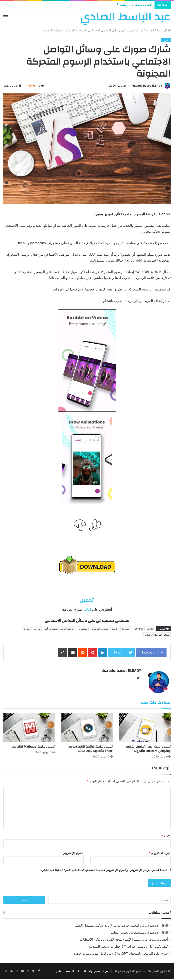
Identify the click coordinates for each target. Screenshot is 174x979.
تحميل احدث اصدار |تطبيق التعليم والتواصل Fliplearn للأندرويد (148, 749)
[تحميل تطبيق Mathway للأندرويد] (29, 727)
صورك (26, 628)
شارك (37, 628)
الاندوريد (126, 628)
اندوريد (149, 30)
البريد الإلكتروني (160, 853)
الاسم (166, 836)
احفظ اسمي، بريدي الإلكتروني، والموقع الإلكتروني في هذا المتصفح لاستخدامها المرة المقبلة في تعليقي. (103, 870)
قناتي (86, 609)
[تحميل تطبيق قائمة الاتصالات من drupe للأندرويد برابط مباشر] (87, 727)
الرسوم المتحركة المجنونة (104, 628)
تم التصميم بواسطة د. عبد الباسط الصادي (82, 971)
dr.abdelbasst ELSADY (147, 85)
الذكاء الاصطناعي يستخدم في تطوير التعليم (139, 932)
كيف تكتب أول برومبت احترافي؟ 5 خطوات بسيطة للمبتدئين (128, 946)
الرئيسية (162, 30)
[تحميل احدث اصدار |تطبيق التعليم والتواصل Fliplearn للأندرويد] (145, 727)
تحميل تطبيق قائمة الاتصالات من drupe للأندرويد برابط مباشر (90, 749)
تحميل (87, 600)
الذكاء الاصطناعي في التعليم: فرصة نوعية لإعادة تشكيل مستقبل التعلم (121, 925)
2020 (150, 628)
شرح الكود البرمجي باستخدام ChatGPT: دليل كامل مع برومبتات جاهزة (121, 953)
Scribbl (139, 628)
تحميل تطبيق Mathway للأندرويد (33, 747)
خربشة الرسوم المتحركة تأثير (59, 628)
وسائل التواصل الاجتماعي (156, 634)
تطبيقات (83, 628)
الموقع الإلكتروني (73, 853)
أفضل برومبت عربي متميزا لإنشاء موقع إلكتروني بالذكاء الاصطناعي (110, 4)
